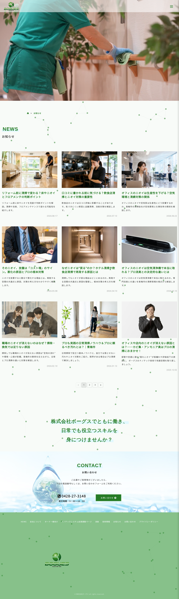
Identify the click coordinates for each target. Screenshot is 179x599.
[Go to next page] (100, 385)
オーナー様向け (51, 521)
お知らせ (37, 113)
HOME (24, 521)
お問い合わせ (130, 521)
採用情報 (106, 521)
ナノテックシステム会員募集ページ (76, 521)
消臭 (97, 521)
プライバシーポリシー (148, 521)
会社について (35, 521)
